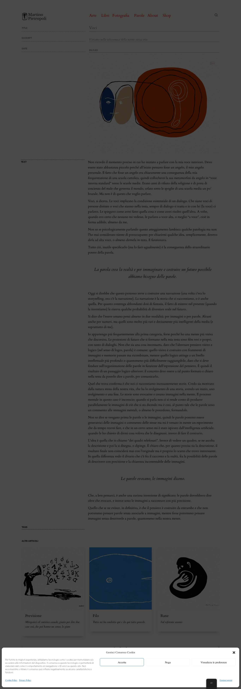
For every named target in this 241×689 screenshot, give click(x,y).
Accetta (122, 662)
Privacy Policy (25, 680)
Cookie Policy (11, 680)
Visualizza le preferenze (214, 662)
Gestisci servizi (226, 680)
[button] (234, 652)
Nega (168, 662)
